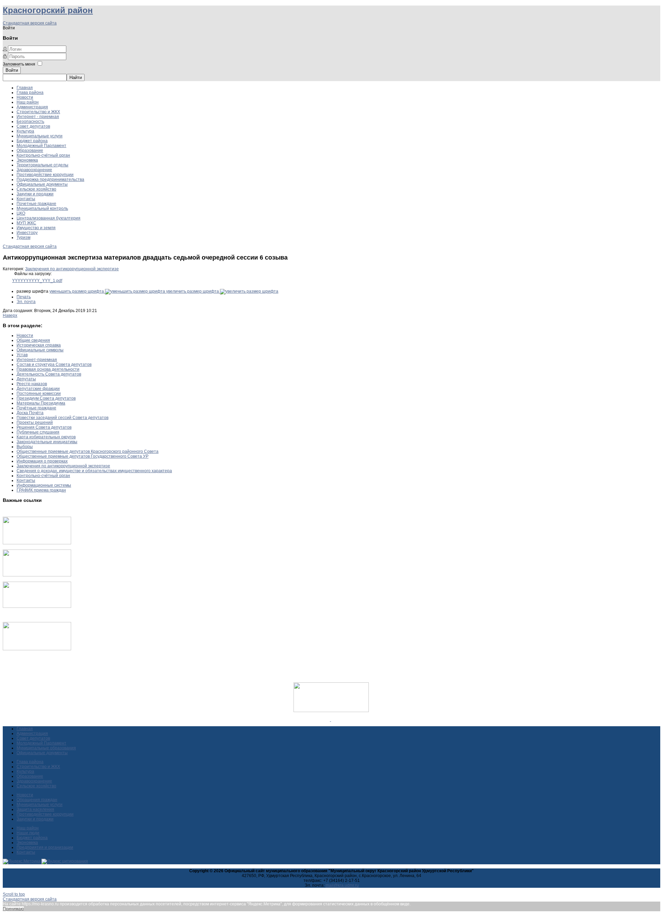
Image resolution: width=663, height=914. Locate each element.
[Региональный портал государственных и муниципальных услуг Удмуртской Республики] (37, 575)
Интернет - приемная (38, 116)
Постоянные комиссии (39, 393)
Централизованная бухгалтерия (48, 218)
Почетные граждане (36, 203)
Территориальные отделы (42, 165)
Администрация (32, 107)
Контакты (26, 198)
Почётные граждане (36, 408)
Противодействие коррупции (45, 174)
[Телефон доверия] (37, 648)
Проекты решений (35, 422)
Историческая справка (39, 345)
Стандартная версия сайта (30, 23)
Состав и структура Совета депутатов (54, 364)
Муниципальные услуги (40, 136)
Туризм (23, 237)
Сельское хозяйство (36, 189)
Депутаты (26, 379)
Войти (12, 70)
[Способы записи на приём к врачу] (37, 606)
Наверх (10, 315)
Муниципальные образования (46, 748)
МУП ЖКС (26, 223)
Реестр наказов (32, 383)
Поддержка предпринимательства (50, 179)
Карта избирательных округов (46, 437)
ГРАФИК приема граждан (41, 490)
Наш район (28, 102)
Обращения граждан (37, 799)
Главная (25, 87)
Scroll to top (14, 894)
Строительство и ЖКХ (38, 111)
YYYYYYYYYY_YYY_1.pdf (37, 280)
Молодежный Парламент (41, 145)
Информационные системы (44, 485)
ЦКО (21, 213)
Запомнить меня (19, 64)
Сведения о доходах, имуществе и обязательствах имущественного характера (94, 470)
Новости (25, 97)
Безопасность (30, 121)
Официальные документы (42, 184)
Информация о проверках (42, 461)
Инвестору (27, 232)
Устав (22, 354)
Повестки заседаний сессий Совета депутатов (62, 417)
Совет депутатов (33, 126)
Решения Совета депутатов (44, 427)
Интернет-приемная (37, 359)
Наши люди (28, 832)
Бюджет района (32, 140)
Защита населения (35, 809)
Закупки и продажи (35, 194)
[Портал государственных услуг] (37, 543)
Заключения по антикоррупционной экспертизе (72, 268)
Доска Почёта (30, 412)
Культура (25, 131)
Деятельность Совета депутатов (49, 374)
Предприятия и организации (45, 847)
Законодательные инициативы (47, 441)
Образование (30, 150)
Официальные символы (40, 350)
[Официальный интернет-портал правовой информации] (330, 719)
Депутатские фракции (38, 388)
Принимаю (13, 908)
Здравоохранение (34, 169)
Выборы (25, 446)
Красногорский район (48, 10)
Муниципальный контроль (42, 208)
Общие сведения (33, 340)
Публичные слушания (38, 432)
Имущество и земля (36, 227)
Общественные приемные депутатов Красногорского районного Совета (87, 451)
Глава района (30, 92)
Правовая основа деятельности (48, 369)
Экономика (27, 160)
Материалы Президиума (41, 403)
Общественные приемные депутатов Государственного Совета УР (82, 456)
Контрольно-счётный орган (43, 155)
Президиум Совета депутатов (46, 398)
